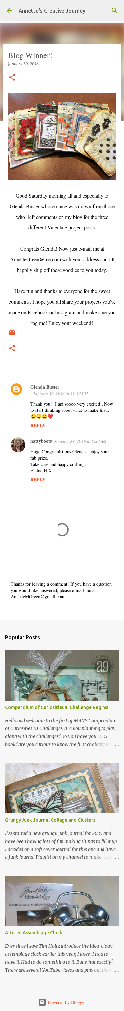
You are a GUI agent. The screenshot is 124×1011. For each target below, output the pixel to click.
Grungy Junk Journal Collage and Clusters (50, 820)
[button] (12, 77)
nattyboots (41, 440)
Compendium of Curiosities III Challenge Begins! (56, 707)
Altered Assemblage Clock (33, 932)
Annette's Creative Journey (52, 11)
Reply (38, 425)
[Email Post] (12, 335)
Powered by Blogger (66, 1002)
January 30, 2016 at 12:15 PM (60, 394)
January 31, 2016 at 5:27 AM (80, 441)
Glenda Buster (44, 386)
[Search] (115, 11)
